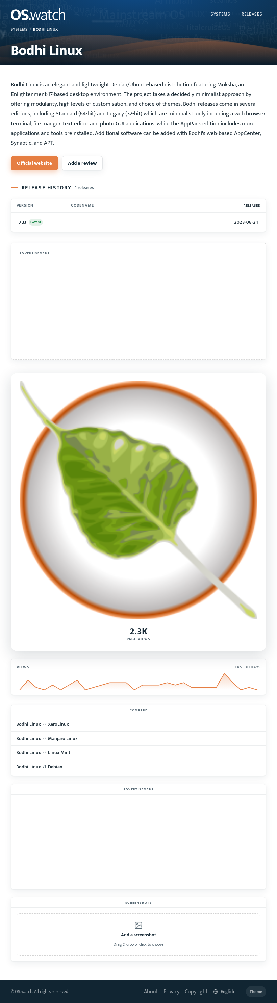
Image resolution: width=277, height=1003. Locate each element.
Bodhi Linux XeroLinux (42, 724)
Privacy (171, 991)
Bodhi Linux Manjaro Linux (46, 738)
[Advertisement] (138, 305)
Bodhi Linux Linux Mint (43, 752)
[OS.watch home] (38, 14)
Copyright (196, 991)
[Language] (227, 991)
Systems (220, 14)
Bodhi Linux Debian (39, 767)
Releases (252, 14)
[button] (138, 934)
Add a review (82, 163)
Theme (256, 991)
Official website (34, 163)
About (151, 991)
